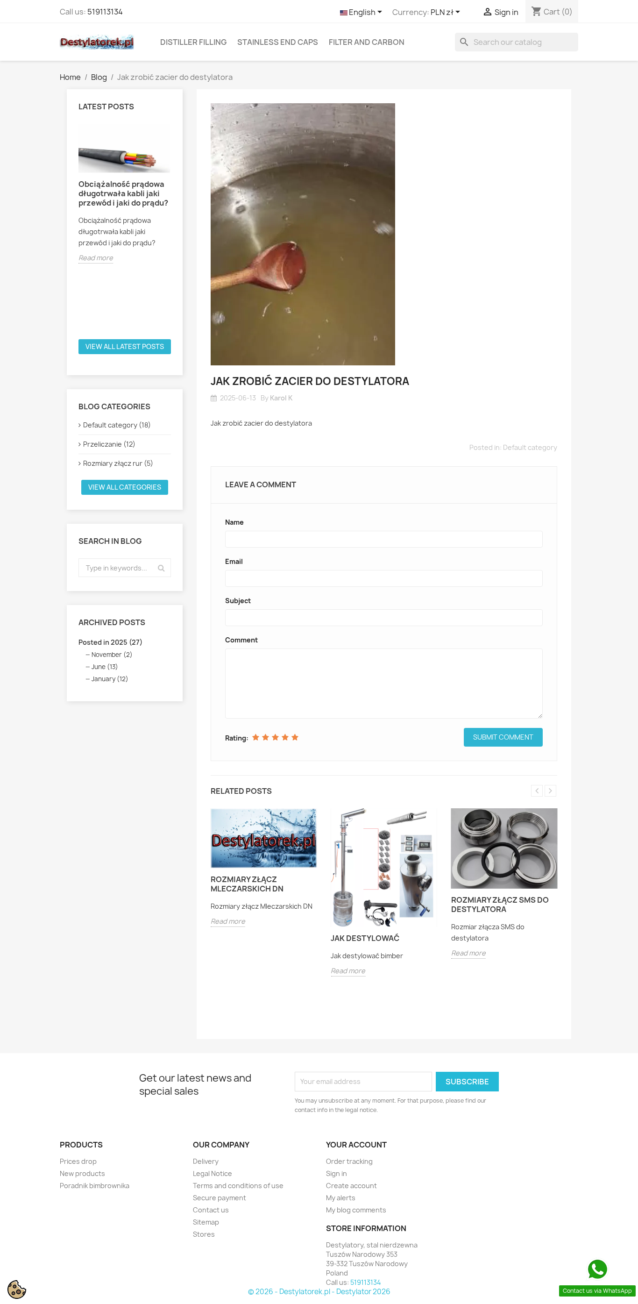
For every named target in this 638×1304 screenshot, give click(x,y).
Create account (351, 1185)
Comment (241, 639)
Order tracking (349, 1161)
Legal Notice (212, 1173)
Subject (238, 600)
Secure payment (219, 1197)
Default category (530, 447)
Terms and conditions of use (238, 1185)
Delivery (206, 1161)
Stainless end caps (277, 42)
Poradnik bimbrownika (94, 1185)
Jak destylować (365, 938)
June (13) (105, 667)
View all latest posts (124, 346)
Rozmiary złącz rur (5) (118, 463)
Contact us (211, 1209)
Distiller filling (193, 42)
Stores (204, 1234)
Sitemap (206, 1222)
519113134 (105, 12)
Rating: (236, 738)
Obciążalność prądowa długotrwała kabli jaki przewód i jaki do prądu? (123, 193)
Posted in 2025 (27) (110, 642)
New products (82, 1173)
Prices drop (78, 1161)
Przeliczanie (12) (109, 444)
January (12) (110, 679)
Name (234, 522)
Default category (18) (117, 424)
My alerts (340, 1197)
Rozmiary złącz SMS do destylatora (500, 904)
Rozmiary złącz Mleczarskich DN (247, 884)
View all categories (124, 487)
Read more (95, 257)
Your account (356, 1145)
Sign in (336, 1173)
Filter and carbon (366, 42)
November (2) (112, 654)
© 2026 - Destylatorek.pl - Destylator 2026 (319, 1292)
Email (234, 561)
